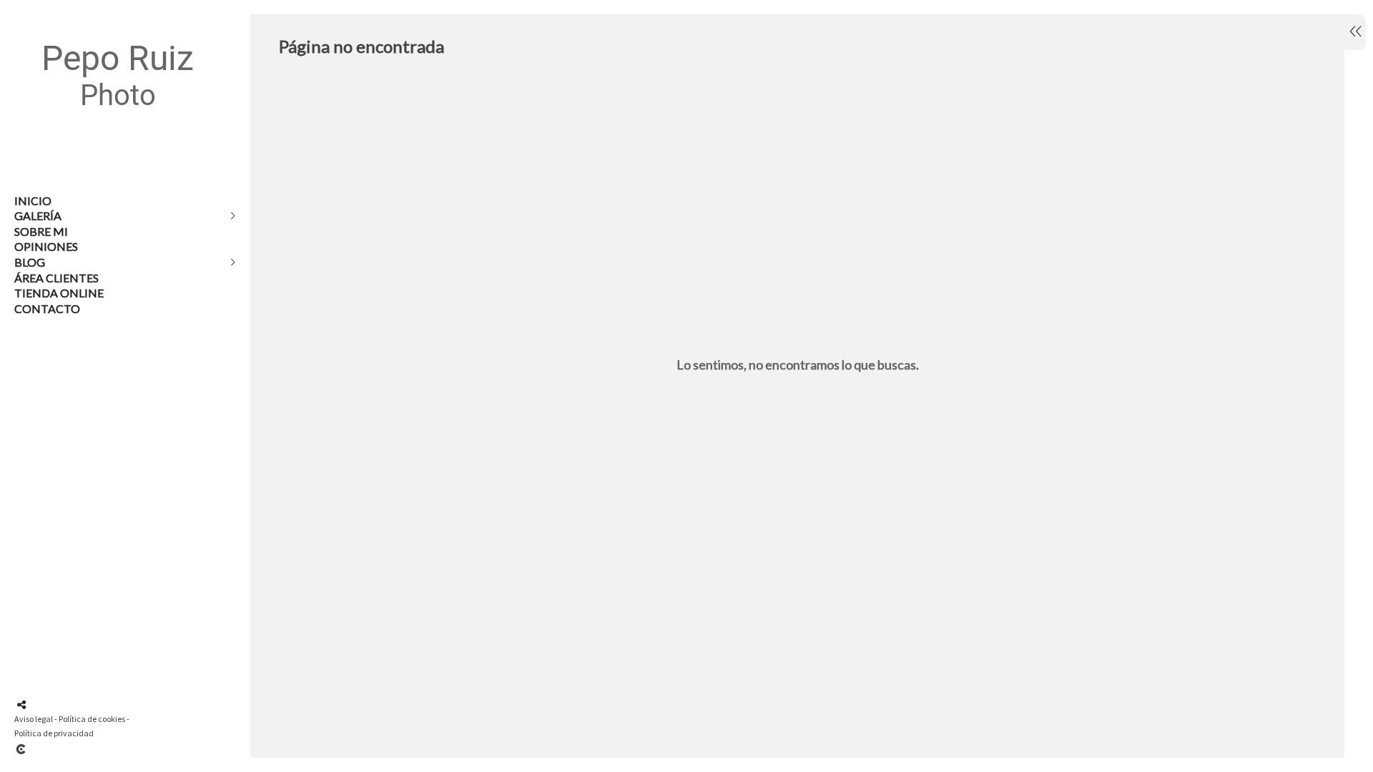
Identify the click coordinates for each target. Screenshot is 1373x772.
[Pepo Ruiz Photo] (118, 136)
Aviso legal (33, 718)
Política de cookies (92, 718)
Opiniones (46, 246)
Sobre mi (41, 231)
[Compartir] (21, 705)
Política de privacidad (54, 733)
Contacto (47, 308)
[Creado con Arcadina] (106, 749)
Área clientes (56, 277)
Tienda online (59, 293)
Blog (29, 262)
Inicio (32, 200)
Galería (37, 215)
